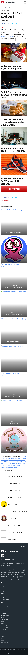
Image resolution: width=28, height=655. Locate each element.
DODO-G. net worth (8, 462)
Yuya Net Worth (12, 518)
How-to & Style (4, 619)
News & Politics (4, 625)
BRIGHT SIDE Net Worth (14, 490)
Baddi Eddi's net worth (7, 36)
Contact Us (3, 597)
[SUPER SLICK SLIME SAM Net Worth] (14, 249)
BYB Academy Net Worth (14, 341)
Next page (14, 189)
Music (2, 623)
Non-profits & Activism (6, 627)
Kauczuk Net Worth (14, 369)
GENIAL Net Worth (13, 504)
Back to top (24, 546)
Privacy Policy (4, 595)
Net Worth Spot (10, 2)
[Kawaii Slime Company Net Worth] (14, 440)
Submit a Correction (5, 599)
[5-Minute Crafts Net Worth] (14, 222)
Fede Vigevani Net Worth (14, 483)
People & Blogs (4, 630)
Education (3, 611)
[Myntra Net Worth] (14, 413)
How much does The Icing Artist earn (13, 459)
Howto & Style (8, 7)
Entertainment (4, 613)
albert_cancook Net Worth (15, 532)
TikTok (2, 593)
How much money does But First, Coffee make (14, 457)
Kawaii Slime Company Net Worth (14, 450)
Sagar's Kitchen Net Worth (14, 314)
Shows (2, 636)
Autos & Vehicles (5, 606)
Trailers (2, 640)
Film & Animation (5, 615)
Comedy (3, 609)
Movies (2, 621)
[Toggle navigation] (25, 2)
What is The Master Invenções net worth (13, 464)
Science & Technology (6, 634)
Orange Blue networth (11, 463)
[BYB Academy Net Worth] (14, 331)
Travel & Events (4, 642)
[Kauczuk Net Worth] (14, 358)
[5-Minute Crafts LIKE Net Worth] (14, 276)
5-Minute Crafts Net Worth (14, 232)
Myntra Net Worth (14, 423)
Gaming (3, 617)
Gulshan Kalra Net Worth (14, 497)
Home (2, 7)
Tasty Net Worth (12, 539)
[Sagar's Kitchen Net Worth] (14, 304)
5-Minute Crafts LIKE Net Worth (14, 287)
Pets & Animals (4, 632)
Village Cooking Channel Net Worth (17, 511)
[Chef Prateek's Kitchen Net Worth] (14, 386)
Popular (2, 586)
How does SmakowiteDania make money (11, 466)
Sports (2, 638)
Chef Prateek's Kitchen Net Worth (14, 396)
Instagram (3, 591)
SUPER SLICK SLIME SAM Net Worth (14, 260)
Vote (2, 589)
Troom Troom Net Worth (14, 525)
